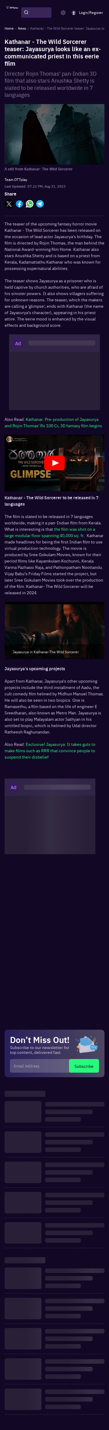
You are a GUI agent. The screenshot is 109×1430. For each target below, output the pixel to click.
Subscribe (84, 1066)
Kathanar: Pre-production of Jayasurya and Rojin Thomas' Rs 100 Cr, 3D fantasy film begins (53, 422)
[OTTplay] (12, 13)
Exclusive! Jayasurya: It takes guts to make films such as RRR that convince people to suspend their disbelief (50, 750)
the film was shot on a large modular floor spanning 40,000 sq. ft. (50, 532)
